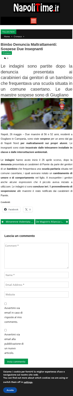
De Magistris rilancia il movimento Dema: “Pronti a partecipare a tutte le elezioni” (52, 221)
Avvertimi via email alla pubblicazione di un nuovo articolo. (14, 344)
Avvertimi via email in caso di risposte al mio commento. (13, 314)
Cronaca (18, 36)
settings (28, 382)
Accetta (10, 390)
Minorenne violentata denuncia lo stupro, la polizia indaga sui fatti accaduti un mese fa (20, 221)
